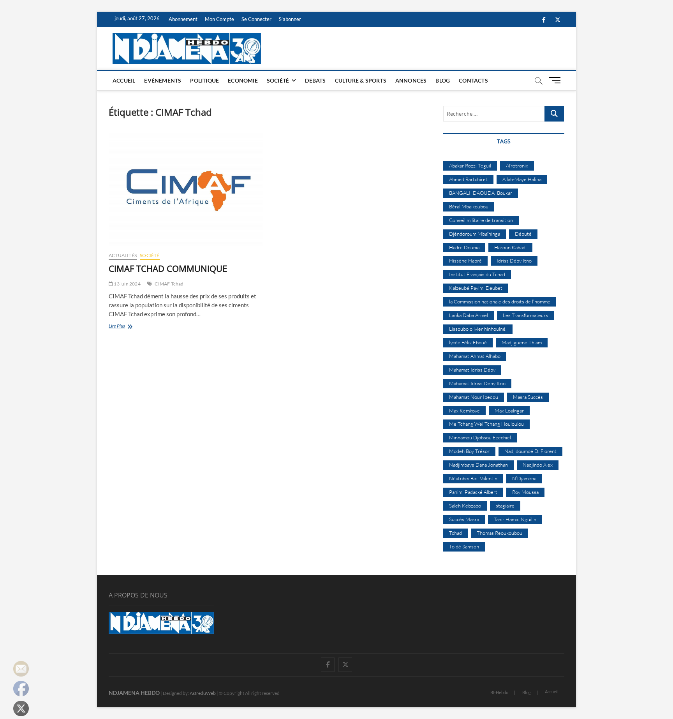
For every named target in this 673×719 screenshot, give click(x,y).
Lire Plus (132, 326)
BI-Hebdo (499, 692)
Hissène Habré (465, 260)
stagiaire (505, 505)
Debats (315, 80)
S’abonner (290, 19)
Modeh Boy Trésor (469, 451)
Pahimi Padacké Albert (473, 492)
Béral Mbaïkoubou (468, 206)
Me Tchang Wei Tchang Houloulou (486, 424)
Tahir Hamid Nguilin (515, 519)
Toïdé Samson (464, 546)
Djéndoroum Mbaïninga (474, 234)
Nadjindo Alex (538, 465)
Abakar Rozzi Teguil (470, 165)
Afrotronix (517, 165)
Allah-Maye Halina (521, 179)
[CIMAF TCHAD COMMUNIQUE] (186, 189)
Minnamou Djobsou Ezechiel (480, 437)
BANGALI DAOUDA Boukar (480, 193)
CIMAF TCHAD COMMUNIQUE (168, 268)
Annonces (411, 80)
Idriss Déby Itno (514, 260)
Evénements (162, 80)
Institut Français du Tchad (477, 274)
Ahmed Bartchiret (468, 179)
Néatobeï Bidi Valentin (473, 478)
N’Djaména (524, 478)
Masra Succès (528, 397)
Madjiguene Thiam (522, 342)
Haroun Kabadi (510, 247)
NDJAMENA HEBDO (134, 692)
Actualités (123, 255)
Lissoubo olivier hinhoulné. (478, 329)
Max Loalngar (509, 410)
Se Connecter (256, 19)
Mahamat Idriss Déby (472, 370)
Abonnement (183, 19)
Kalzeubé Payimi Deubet (475, 288)
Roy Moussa (525, 492)
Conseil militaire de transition (481, 220)
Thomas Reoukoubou (499, 533)
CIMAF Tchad (169, 284)
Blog (442, 80)
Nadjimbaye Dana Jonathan (478, 465)
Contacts (473, 80)
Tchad (455, 533)
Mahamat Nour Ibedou (473, 397)
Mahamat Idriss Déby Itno (477, 383)
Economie (243, 80)
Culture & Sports (360, 80)
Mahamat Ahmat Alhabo (474, 356)
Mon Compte (219, 19)
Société (278, 80)
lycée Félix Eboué (468, 342)
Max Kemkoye (464, 410)
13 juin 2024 (127, 284)
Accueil (124, 80)
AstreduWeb (203, 693)
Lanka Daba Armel (468, 315)
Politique (204, 80)
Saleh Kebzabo (465, 505)
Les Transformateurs (525, 315)
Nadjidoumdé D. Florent (530, 451)
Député (523, 234)
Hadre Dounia (464, 247)
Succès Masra (464, 519)
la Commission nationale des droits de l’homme (499, 301)
